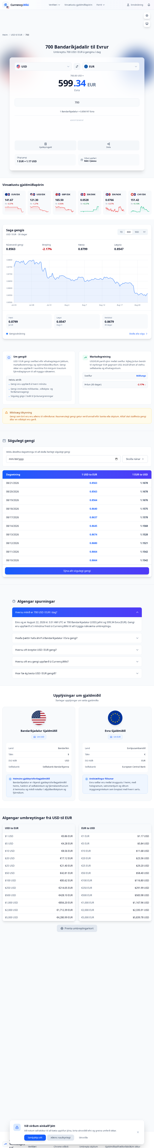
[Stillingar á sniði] (146, 15)
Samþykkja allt (35, 1137)
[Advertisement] (77, 20)
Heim (5, 34)
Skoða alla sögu (137, 333)
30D (129, 231)
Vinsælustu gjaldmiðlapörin (78, 4)
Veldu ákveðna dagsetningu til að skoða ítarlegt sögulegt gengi (38, 451)
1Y (144, 231)
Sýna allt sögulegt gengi (77, 570)
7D (121, 231)
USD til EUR (16, 34)
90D (137, 231)
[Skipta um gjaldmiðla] (77, 66)
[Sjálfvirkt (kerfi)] (146, 23)
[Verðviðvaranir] (149, 5)
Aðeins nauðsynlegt (61, 1137)
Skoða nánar (133, 459)
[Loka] (138, 1132)
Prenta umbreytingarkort (79, 928)
